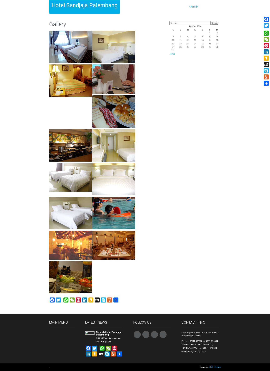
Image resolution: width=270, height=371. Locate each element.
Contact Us (179, 6)
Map (204, 6)
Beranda (137, 6)
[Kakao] (266, 58)
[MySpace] (266, 64)
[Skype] (266, 71)
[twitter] (145, 334)
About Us (150, 6)
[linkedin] (163, 334)
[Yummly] (266, 77)
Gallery (193, 6)
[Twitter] (266, 26)
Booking (164, 6)
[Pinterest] (266, 46)
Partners (216, 6)
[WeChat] (266, 39)
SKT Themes (215, 367)
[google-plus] (154, 334)
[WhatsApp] (266, 33)
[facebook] (137, 334)
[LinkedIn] (266, 52)
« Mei (172, 54)
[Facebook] (266, 19)
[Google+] (266, 29)
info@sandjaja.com (197, 351)
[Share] (266, 83)
